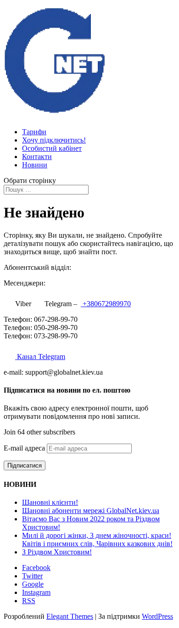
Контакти (37, 156)
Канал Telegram (40, 356)
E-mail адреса (25, 448)
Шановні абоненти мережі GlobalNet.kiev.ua (90, 510)
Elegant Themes (69, 616)
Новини (34, 165)
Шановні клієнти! (50, 502)
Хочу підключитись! (54, 140)
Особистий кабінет (52, 148)
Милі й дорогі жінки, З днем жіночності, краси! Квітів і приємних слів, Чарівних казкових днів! (97, 539)
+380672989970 (106, 304)
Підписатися (24, 465)
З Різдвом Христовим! (57, 552)
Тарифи (34, 132)
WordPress (157, 616)
